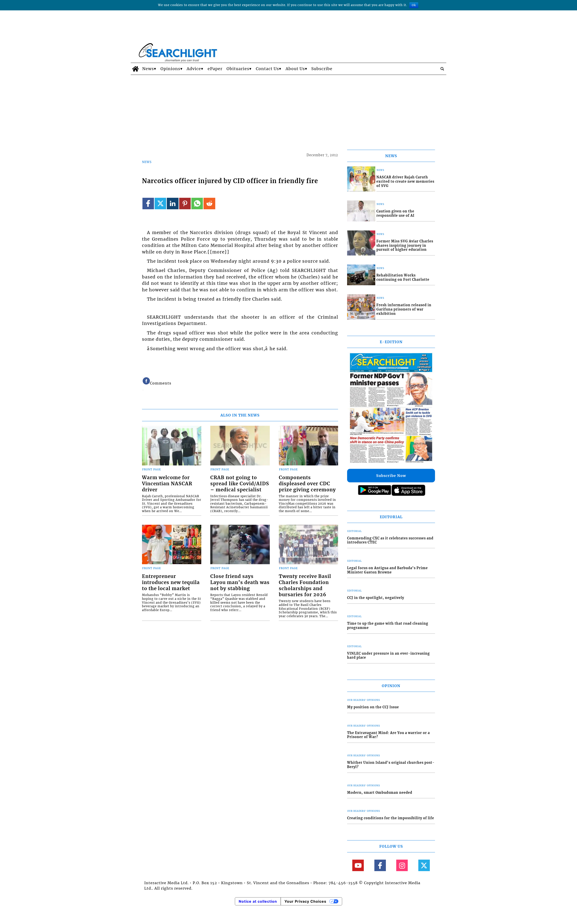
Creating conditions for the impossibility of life (390, 818)
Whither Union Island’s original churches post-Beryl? (391, 765)
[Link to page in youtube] (358, 865)
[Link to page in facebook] (148, 203)
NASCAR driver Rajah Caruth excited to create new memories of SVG (405, 181)
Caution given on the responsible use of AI (395, 213)
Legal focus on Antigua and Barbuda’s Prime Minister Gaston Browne (387, 570)
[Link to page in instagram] (402, 865)
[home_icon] (135, 68)
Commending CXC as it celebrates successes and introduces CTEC (390, 540)
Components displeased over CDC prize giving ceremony (307, 484)
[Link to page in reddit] (209, 203)
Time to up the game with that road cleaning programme (387, 625)
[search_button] (442, 68)
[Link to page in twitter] (160, 203)
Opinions (170, 68)
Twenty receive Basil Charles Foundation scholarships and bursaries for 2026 (305, 585)
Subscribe (321, 68)
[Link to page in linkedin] (172, 203)
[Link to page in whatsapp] (197, 203)
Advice (194, 68)
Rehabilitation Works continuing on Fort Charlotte (402, 277)
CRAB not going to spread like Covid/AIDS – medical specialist (239, 484)
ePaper (215, 68)
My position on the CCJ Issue (373, 707)
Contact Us (267, 68)
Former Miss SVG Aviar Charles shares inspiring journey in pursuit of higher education (404, 245)
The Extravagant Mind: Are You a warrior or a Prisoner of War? (388, 735)
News (148, 68)
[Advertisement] (288, 108)
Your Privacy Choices (305, 901)
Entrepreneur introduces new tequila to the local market (171, 582)
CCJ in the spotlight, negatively (375, 598)
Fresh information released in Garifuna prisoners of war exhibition (403, 309)
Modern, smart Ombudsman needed (379, 793)
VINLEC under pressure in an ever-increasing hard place (388, 655)
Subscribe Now (391, 475)
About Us (295, 68)
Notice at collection (258, 901)
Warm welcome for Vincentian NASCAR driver (167, 484)
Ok (414, 5)
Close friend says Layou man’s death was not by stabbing (240, 582)
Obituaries (238, 68)
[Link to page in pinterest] (185, 203)
